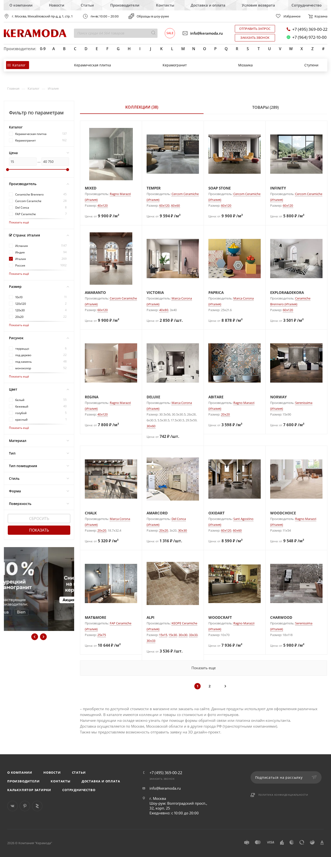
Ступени (311, 65)
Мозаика (245, 65)
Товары (265, 107)
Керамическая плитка (92, 65)
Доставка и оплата (208, 5)
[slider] (7, 169)
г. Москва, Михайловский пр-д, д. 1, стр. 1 (42, 16)
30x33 (151, 640)
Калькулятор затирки (29, 790)
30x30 (182, 530)
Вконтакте (12, 806)
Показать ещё (19, 222)
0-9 (43, 48)
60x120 (164, 205)
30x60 (151, 426)
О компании (20, 5)
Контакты (165, 5)
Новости (56, 5)
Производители (124, 5)
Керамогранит (175, 65)
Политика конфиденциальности (283, 794)
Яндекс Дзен (37, 806)
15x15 (163, 635)
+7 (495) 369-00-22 (309, 29)
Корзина (321, 16)
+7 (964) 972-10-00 (309, 37)
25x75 (101, 635)
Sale (169, 33)
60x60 (175, 205)
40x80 (163, 310)
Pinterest (25, 806)
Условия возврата (258, 5)
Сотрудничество (307, 5)
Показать (39, 530)
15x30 (173, 635)
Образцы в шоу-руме (153, 16)
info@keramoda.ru (206, 33)
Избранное (292, 16)
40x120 (102, 205)
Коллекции (141, 107)
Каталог (18, 65)
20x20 (225, 414)
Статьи (87, 5)
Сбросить (39, 518)
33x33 (193, 635)
